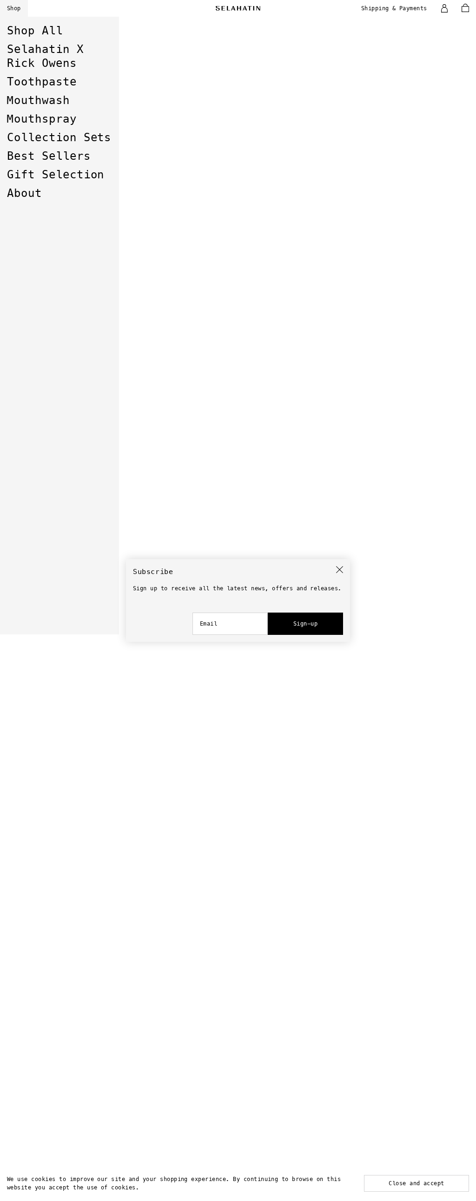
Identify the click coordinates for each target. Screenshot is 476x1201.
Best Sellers (49, 156)
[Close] (339, 569)
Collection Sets (59, 137)
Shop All (35, 30)
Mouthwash (38, 100)
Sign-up (305, 623)
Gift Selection (55, 174)
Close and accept (416, 1183)
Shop (14, 8)
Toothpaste (42, 81)
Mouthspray (42, 118)
